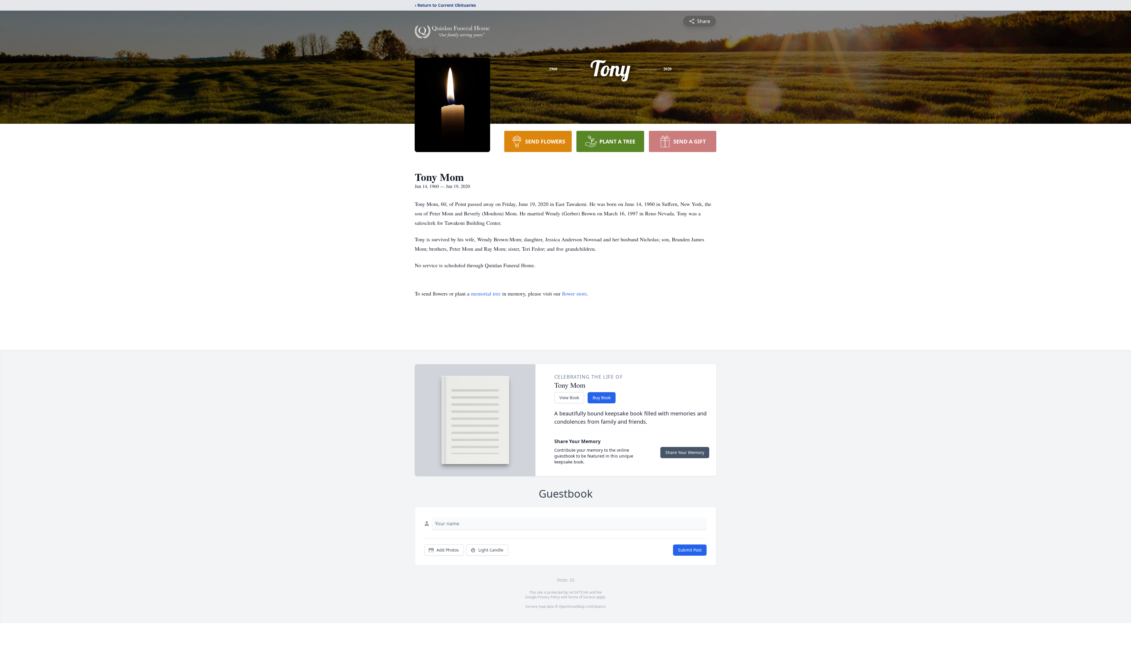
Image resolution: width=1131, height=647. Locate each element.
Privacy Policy (549, 597)
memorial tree (486, 293)
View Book (569, 397)
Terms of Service (581, 597)
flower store (574, 293)
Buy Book (602, 397)
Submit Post (690, 550)
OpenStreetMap (572, 606)
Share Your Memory (684, 452)
